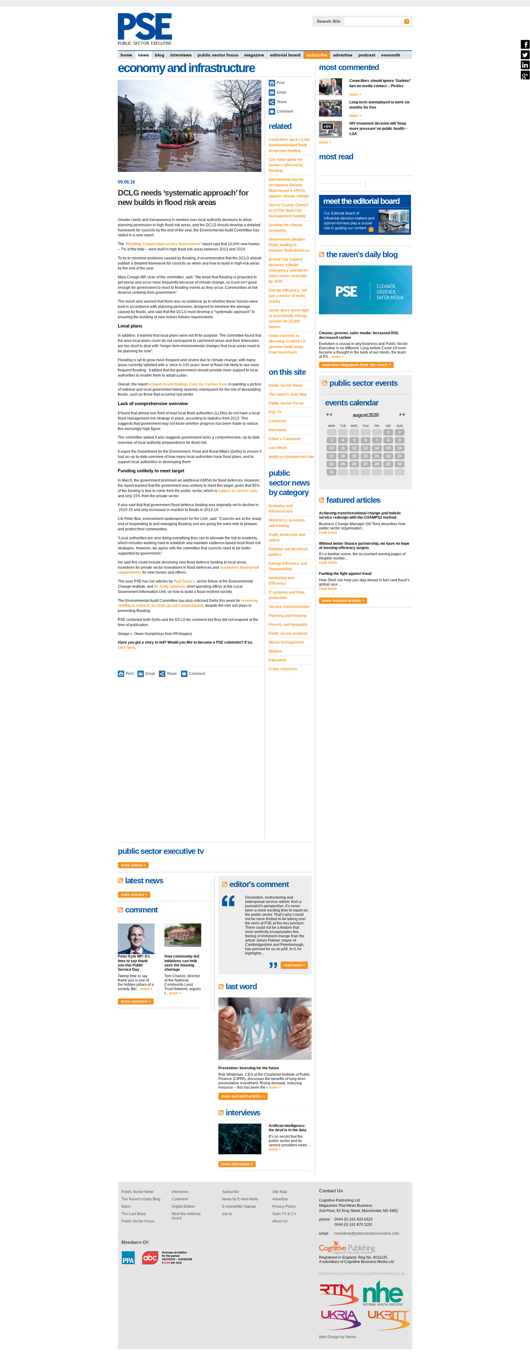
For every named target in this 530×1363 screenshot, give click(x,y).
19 (354, 456)
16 (400, 448)
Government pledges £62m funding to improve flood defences (289, 245)
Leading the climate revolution (286, 228)
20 (365, 456)
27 (331, 432)
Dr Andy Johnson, (170, 586)
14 (377, 448)
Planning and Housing (287, 616)
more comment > (136, 1001)
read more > (294, 965)
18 (343, 456)
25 (343, 464)
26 (354, 464)
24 (331, 464)
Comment (197, 673)
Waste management (286, 642)
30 (365, 432)
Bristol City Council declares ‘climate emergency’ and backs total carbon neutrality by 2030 (288, 270)
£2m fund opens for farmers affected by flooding (286, 165)
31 (377, 432)
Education (277, 660)
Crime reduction (283, 669)
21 (377, 456)
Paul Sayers (184, 581)
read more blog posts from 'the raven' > (356, 365)
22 (388, 456)
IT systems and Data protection (287, 595)
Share (172, 673)
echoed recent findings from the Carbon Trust (188, 384)
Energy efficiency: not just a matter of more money (288, 296)
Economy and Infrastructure (281, 508)
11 (343, 448)
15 (388, 448)
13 (365, 448)
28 (343, 432)
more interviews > (237, 1164)
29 (354, 432)
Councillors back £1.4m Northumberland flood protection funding (289, 145)
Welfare (275, 651)
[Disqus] (189, 762)
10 (331, 448)
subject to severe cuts (237, 491)
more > (146, 989)
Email (150, 673)
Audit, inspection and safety (287, 537)
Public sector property (288, 633)
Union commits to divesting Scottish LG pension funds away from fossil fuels (287, 344)
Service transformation (289, 607)
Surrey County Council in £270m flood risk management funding (288, 210)
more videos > (133, 865)
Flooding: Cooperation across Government (163, 244)
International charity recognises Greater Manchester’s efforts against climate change (289, 187)
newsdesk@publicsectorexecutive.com (366, 1233)
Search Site (328, 21)
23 (400, 456)
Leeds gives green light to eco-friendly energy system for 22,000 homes (289, 318)
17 (331, 456)
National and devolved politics (288, 552)
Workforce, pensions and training (287, 523)
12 (354, 448)
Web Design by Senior (337, 1337)
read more (328, 532)
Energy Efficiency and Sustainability (288, 566)
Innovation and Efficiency (281, 581)
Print (129, 673)
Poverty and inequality (288, 624)
